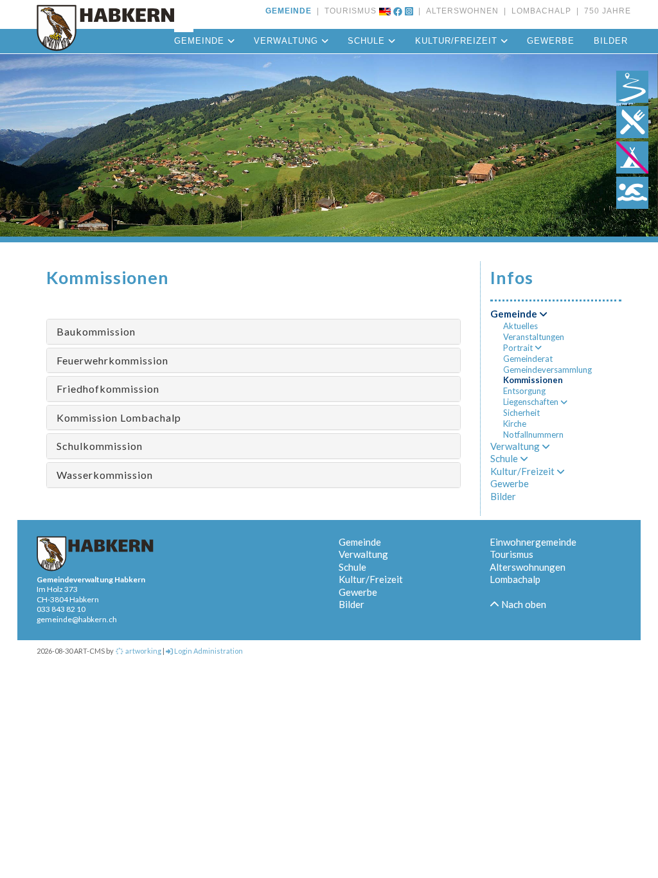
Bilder (611, 41)
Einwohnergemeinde (533, 542)
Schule (368, 41)
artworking (142, 651)
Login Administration (208, 651)
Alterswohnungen (527, 567)
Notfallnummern (533, 434)
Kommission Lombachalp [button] (119, 417)
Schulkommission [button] (100, 446)
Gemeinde (200, 41)
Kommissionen (533, 380)
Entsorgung (524, 391)
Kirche (514, 423)
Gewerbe (550, 41)
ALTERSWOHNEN (460, 10)
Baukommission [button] (96, 331)
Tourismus (511, 554)
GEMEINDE (288, 10)
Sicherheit (521, 413)
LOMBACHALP (538, 10)
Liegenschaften (531, 402)
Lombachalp (515, 579)
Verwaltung (287, 41)
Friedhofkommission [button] (108, 388)
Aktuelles (520, 326)
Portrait (519, 348)
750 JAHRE (605, 10)
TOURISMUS (348, 10)
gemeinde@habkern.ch (77, 619)
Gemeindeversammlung (547, 369)
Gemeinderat (528, 359)
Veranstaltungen (533, 337)
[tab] (253, 331)
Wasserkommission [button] (105, 475)
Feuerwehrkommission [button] (112, 360)
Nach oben (522, 604)
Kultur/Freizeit (458, 41)
